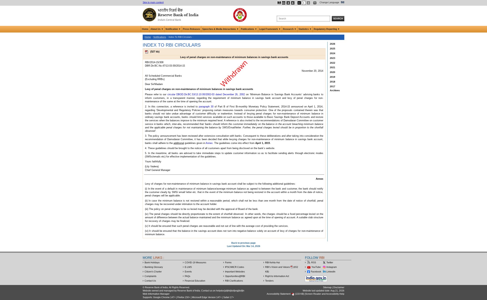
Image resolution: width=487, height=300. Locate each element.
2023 (332, 58)
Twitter (329, 262)
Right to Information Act (277, 276)
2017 (332, 86)
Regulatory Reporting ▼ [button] (327, 29)
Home (145, 29)
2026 (332, 44)
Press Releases (191, 29)
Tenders (269, 280)
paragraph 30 (206, 106)
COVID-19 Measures (195, 262)
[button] (279, 3)
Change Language (329, 2)
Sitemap (327, 287)
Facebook (316, 271)
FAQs (187, 276)
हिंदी (342, 2)
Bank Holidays (152, 262)
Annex (209, 143)
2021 (332, 67)
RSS (313, 262)
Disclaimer (338, 287)
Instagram (331, 267)
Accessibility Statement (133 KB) (286, 294)
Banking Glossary (154, 267)
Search (338, 18)
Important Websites (235, 271)
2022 (332, 63)
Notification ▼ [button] (173, 29)
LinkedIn (330, 271)
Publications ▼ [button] (249, 29)
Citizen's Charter (153, 271)
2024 (332, 53)
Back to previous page (243, 243)
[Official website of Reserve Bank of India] (171, 14)
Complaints (150, 276)
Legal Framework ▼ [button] (270, 29)
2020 (332, 72)
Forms (228, 262)
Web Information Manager (156, 294)
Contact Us (150, 280)
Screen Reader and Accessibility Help (324, 294)
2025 (332, 48)
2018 (332, 81)
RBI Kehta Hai (272, 262)
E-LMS (188, 267)
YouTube (316, 267)
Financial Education (195, 280)
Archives (335, 90)
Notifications (159, 37)
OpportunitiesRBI (235, 276)
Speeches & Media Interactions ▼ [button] (220, 29)
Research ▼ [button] (289, 29)
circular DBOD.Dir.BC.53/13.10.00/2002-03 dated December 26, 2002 (206, 94)
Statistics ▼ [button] (305, 29)
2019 (332, 77)
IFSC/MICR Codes (234, 267)
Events (188, 271)
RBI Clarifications (234, 280)
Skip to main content (153, 2)
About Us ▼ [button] (156, 29)
